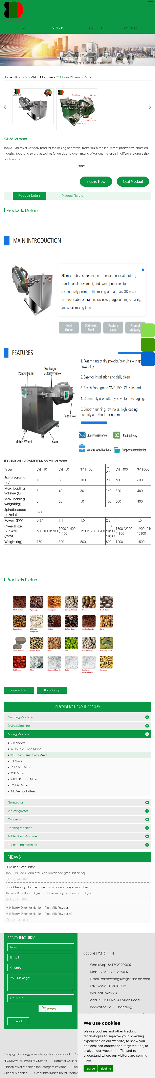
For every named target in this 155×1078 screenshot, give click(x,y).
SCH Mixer (17, 773)
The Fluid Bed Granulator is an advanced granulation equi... (48, 873)
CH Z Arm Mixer (20, 767)
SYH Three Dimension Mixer (74, 77)
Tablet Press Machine (22, 836)
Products (59, 28)
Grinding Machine (20, 717)
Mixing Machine (41, 77)
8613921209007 (119, 965)
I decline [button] (105, 1068)
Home (22, 28)
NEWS (14, 857)
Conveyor (14, 819)
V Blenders (17, 743)
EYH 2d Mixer (19, 785)
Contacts (132, 28)
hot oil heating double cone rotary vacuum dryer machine (47, 887)
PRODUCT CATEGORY (78, 706)
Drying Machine (19, 725)
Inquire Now (96, 182)
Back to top (52, 690)
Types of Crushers (36, 1060)
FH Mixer (16, 761)
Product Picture (72, 195)
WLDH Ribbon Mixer (23, 779)
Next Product (133, 182)
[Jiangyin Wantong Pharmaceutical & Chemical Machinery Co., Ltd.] (77, 11)
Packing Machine (20, 828)
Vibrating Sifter (18, 811)
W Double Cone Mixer (25, 749)
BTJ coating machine (22, 844)
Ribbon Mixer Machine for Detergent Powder (35, 1067)
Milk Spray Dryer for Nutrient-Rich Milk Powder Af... (40, 913)
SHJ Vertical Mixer (22, 791)
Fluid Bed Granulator (20, 867)
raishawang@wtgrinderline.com (125, 979)
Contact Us (98, 953)
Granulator (15, 802)
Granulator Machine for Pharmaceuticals (63, 1073)
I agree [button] (90, 1068)
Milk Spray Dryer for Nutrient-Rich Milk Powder (37, 907)
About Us (95, 28)
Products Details (29, 195)
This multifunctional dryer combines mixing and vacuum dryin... (49, 893)
